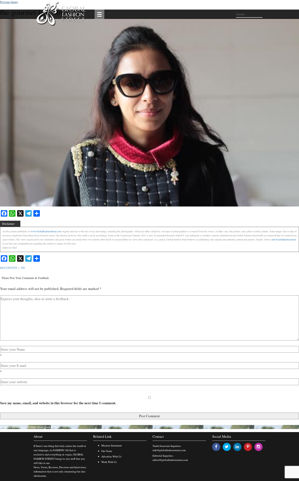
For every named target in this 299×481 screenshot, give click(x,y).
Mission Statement (111, 445)
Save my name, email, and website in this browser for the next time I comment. (58, 402)
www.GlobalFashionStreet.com (46, 231)
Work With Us (109, 462)
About (38, 436)
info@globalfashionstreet (284, 239)
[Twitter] (227, 446)
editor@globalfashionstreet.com (170, 460)
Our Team (106, 451)
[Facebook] (216, 446)
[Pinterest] (248, 446)
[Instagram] (258, 446)
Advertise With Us (111, 456)
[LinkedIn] (237, 446)
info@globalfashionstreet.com (169, 450)
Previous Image (9, 2)
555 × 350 (19, 268)
